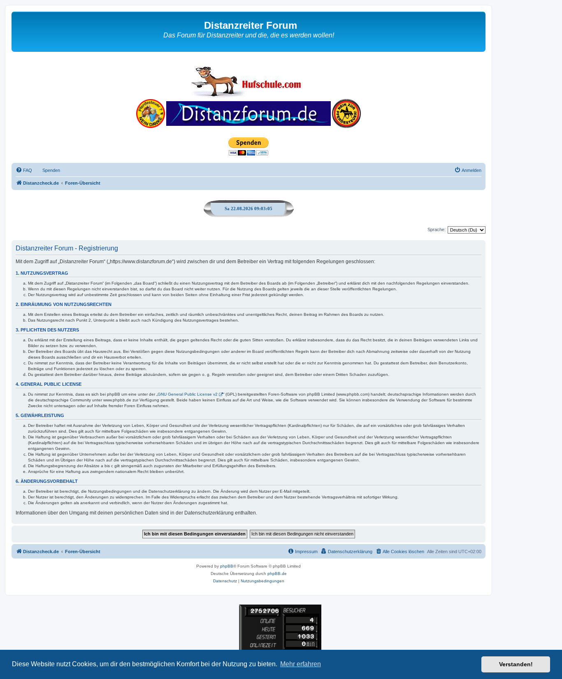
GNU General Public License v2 (188, 394)
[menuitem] (24, 170)
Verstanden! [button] (516, 664)
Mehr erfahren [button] (300, 663)
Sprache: (436, 229)
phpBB (226, 566)
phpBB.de (277, 573)
